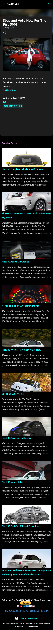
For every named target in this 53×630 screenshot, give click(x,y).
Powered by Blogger (28, 618)
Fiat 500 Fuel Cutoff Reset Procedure (20, 526)
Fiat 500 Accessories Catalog (16, 438)
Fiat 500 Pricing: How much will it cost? (21, 350)
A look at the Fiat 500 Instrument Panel (21, 305)
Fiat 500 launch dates (12, 482)
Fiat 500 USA (13, 4)
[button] (4, 32)
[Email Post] (4, 102)
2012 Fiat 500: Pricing (13, 394)
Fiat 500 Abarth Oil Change (15, 261)
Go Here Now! (9, 90)
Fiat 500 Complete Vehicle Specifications (22, 169)
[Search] (49, 4)
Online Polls (13, 106)
